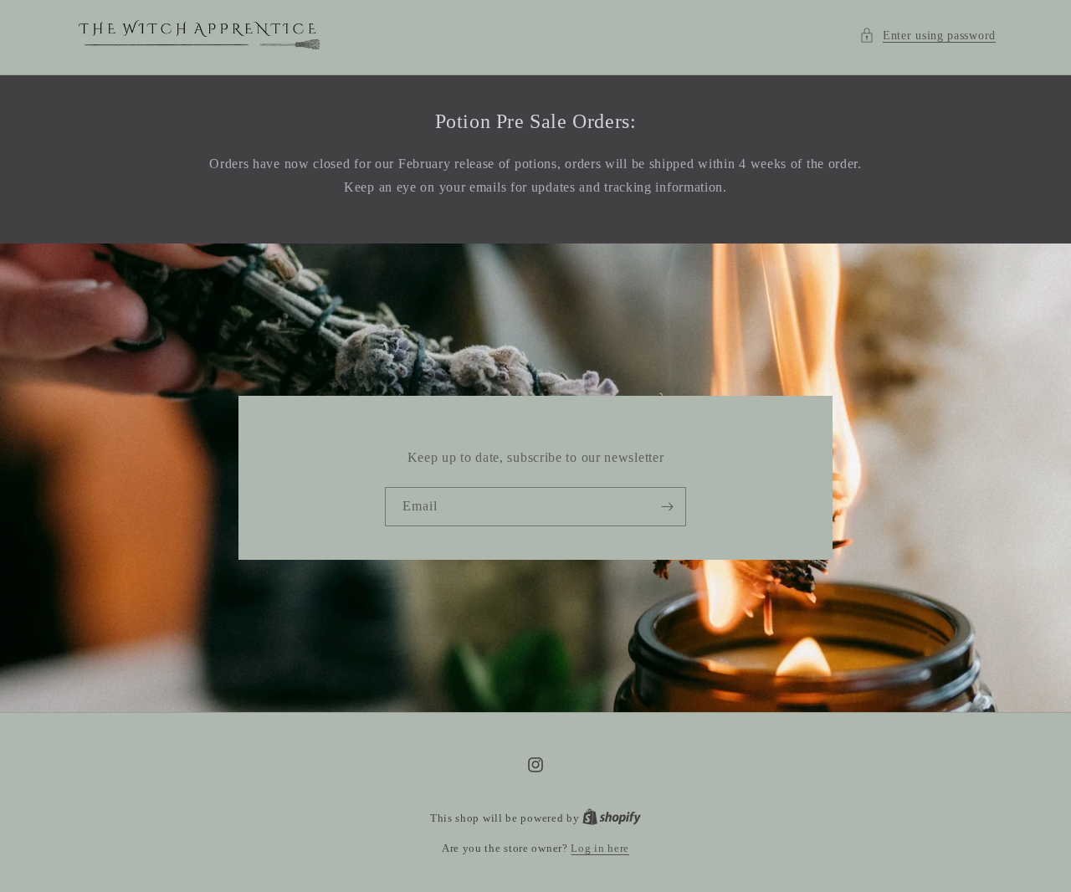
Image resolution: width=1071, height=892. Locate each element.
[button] (927, 35)
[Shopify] (611, 818)
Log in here (600, 848)
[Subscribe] (666, 506)
